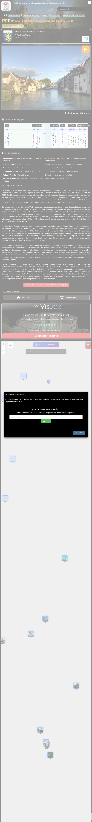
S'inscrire (46, 421)
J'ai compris (79, 433)
